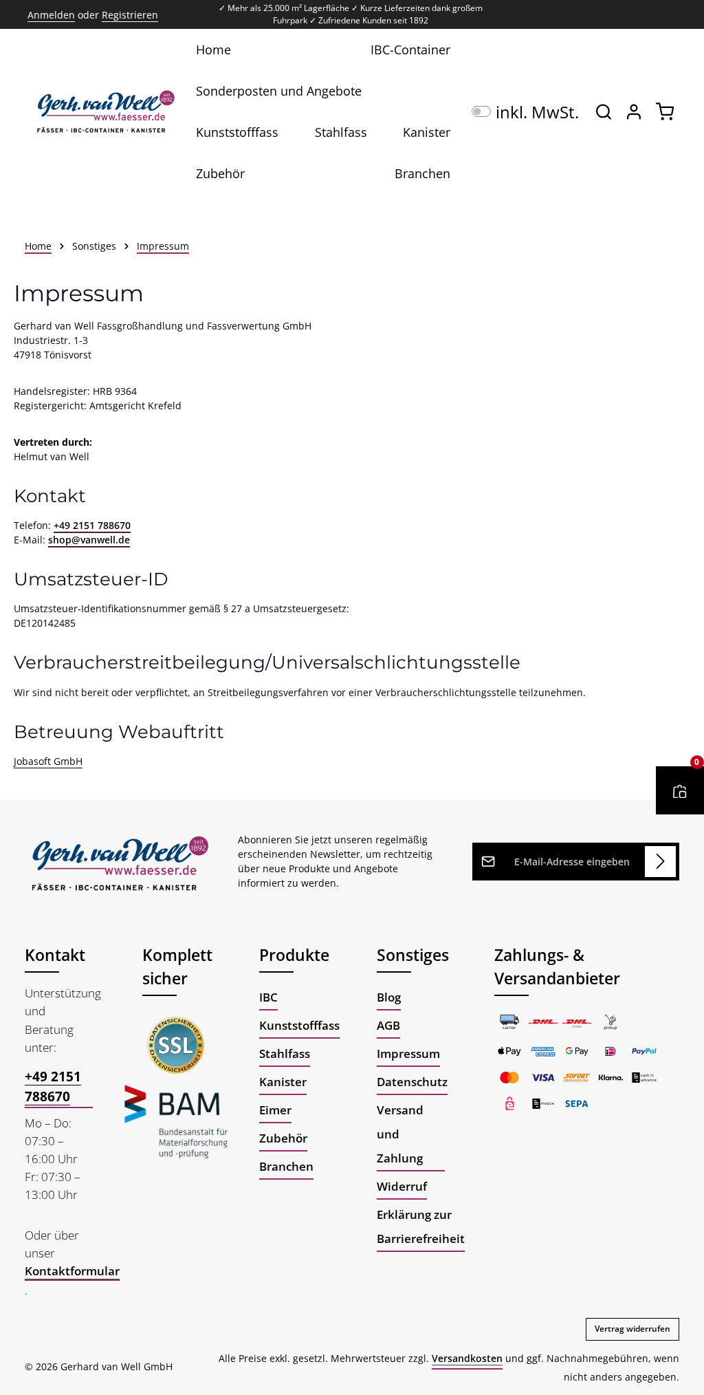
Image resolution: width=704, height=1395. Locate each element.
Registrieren (130, 14)
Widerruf (402, 1186)
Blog (389, 996)
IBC (268, 996)
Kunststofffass (299, 1025)
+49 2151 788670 (92, 525)
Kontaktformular (72, 1270)
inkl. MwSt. (525, 111)
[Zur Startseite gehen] (104, 111)
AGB (388, 1025)
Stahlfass (284, 1053)
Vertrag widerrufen (632, 1328)
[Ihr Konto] (634, 111)
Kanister (283, 1081)
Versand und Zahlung (400, 1133)
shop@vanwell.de (89, 539)
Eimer (275, 1109)
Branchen (286, 1166)
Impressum (408, 1053)
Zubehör (283, 1137)
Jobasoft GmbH (48, 761)
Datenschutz (412, 1081)
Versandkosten (467, 1358)
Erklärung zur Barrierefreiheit (421, 1226)
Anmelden (51, 14)
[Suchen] (603, 111)
